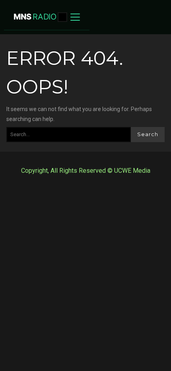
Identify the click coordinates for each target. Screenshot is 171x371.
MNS (35, 16)
